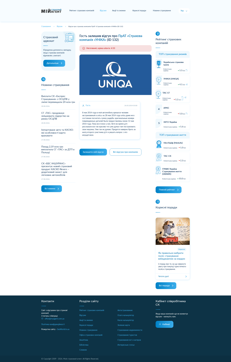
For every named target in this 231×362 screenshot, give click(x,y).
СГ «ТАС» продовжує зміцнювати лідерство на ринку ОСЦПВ (55, 116)
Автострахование (125, 310)
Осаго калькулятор (126, 315)
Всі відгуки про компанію (125, 152)
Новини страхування (162, 11)
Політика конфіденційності (53, 324)
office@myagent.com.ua (54, 319)
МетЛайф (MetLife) (173, 143)
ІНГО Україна (170, 122)
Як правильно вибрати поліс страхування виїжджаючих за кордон (171, 256)
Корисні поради (139, 11)
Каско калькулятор (126, 320)
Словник (83, 350)
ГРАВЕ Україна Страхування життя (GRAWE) (172, 171)
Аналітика (83, 340)
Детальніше (52, 63)
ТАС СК (167, 156)
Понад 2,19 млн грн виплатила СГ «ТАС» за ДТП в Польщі (57, 150)
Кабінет (166, 324)
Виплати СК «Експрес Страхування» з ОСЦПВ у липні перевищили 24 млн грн (58, 99)
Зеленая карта (124, 325)
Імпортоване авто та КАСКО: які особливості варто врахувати (57, 133)
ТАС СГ (166, 93)
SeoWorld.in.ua (63, 329)
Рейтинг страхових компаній (81, 11)
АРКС (166, 108)
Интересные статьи (126, 345)
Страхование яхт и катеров (129, 340)
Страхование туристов (127, 335)
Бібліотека (83, 345)
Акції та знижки (119, 11)
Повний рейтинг (167, 190)
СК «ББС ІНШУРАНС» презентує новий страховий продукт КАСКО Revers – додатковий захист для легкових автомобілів (56, 169)
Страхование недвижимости (130, 330)
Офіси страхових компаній (90, 335)
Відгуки (82, 315)
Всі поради (164, 286)
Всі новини (50, 189)
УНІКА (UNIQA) (171, 79)
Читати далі (163, 276)
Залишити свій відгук (93, 152)
